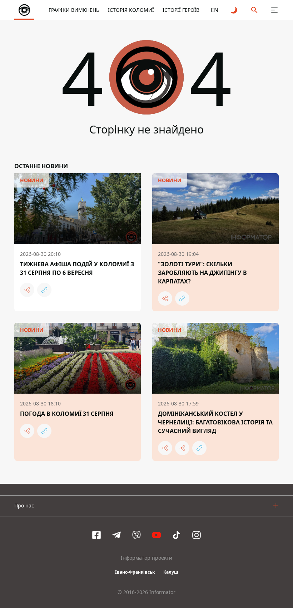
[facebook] (96, 535)
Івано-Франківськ (135, 572)
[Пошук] (254, 10)
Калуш (170, 572)
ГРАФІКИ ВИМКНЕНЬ (74, 9)
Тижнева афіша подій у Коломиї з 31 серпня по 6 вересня (77, 268)
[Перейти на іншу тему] (234, 10)
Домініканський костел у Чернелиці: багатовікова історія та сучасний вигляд (215, 422)
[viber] (136, 535)
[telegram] (116, 535)
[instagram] (196, 535)
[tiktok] (176, 535)
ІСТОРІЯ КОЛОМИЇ (131, 9)
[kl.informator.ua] (24, 10)
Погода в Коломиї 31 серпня (67, 414)
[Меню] (274, 10)
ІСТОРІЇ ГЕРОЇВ (181, 9)
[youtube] (156, 535)
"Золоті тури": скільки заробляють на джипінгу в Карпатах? (202, 272)
